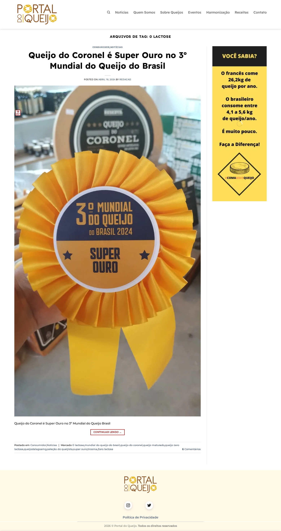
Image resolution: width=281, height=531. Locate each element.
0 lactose (78, 445)
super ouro (80, 449)
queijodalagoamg (35, 449)
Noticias (121, 12)
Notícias (116, 47)
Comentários (191, 449)
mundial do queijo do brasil (102, 445)
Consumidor (101, 47)
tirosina (92, 449)
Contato (260, 12)
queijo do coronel (131, 445)
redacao (125, 79)
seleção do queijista (60, 449)
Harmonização (218, 12)
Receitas (242, 12)
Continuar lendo (107, 432)
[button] (108, 12)
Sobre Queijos (171, 12)
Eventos (194, 12)
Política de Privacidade (140, 517)
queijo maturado (153, 445)
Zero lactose (105, 449)
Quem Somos (144, 12)
